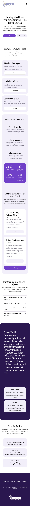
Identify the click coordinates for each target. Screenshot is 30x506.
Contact (24, 481)
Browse (15, 73)
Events (18, 481)
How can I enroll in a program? (12, 303)
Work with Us (22, 35)
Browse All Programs (15, 268)
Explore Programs (9, 35)
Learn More (15, 90)
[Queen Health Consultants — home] (8, 4)
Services (13, 481)
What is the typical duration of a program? (12, 314)
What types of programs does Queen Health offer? (13, 298)
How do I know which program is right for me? (14, 308)
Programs (6, 481)
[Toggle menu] (26, 4)
